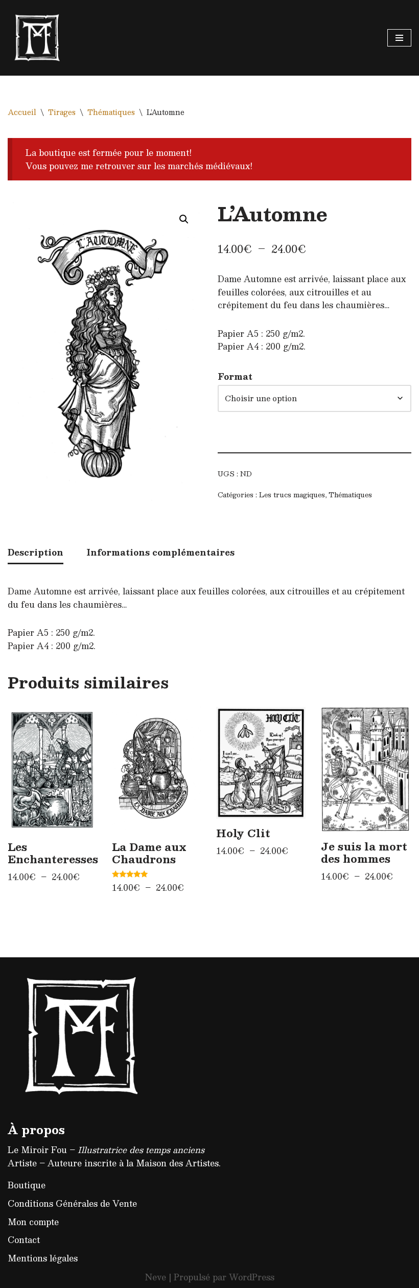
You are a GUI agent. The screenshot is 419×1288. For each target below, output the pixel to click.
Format (235, 376)
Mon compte (33, 1222)
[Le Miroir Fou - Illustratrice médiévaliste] (38, 37)
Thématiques (111, 112)
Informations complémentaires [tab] (160, 552)
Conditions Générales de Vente (72, 1203)
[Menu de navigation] (399, 38)
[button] (184, 219)
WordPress (251, 1277)
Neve (155, 1277)
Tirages (62, 112)
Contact (24, 1240)
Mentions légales (43, 1258)
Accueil (22, 112)
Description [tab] (35, 552)
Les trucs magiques (292, 494)
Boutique (26, 1185)
